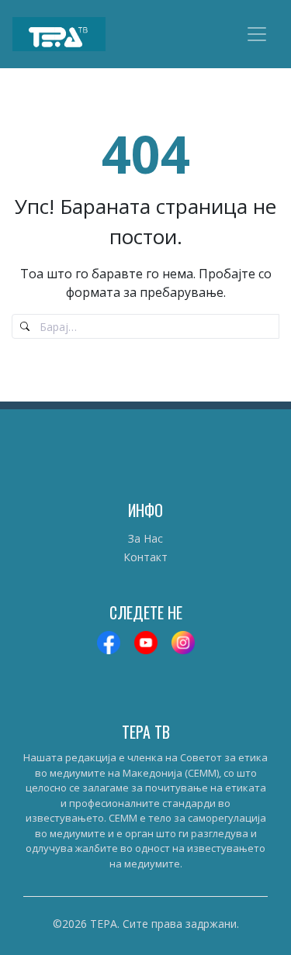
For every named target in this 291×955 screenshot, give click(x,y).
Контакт (145, 557)
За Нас (145, 538)
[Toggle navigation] (257, 34)
